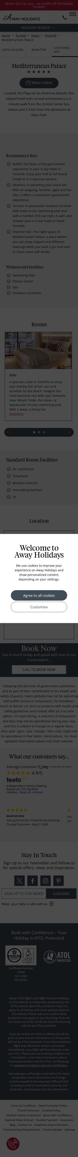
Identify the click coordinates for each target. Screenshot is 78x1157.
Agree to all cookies (39, 595)
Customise (39, 607)
